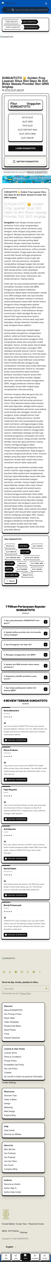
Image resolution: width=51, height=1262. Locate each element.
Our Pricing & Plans (12, 1014)
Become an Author (12, 1184)
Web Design (9, 1111)
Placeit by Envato (36, 1223)
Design (7, 1103)
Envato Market (8, 1223)
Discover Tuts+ (10, 1095)
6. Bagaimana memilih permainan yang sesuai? (20, 677)
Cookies (7, 1072)
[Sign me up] (46, 989)
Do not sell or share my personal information (23, 1076)
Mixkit (4, 1230)
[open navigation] (46, 3)
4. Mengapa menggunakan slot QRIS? (20, 655)
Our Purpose (9, 1157)
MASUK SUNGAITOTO (37, 172)
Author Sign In (10, 1188)
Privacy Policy (25, 993)
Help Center (9, 1130)
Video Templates (11, 1021)
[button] (25, 52)
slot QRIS (34, 286)
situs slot (26, 394)
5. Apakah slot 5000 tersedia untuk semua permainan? (21, 665)
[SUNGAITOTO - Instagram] (4, 972)
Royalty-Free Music (12, 1025)
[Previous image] (5, 52)
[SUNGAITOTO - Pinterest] (34, 972)
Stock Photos (10, 1029)
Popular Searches (12, 1037)
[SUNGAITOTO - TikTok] (10, 972)
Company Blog (10, 1169)
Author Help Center (12, 1192)
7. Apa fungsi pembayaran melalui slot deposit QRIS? (20, 689)
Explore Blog (9, 1115)
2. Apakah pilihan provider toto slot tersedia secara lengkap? (22, 633)
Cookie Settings (9, 1082)
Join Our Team (10, 1161)
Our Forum (8, 1165)
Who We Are (9, 1149)
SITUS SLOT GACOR (14, 90)
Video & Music (10, 1099)
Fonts (6, 1033)
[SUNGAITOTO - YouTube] (22, 972)
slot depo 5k (27, 313)
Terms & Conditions (12, 1056)
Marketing (8, 1107)
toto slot (21, 362)
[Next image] (46, 52)
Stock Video (9, 1018)
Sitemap (23, 1232)
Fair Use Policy (10, 1068)
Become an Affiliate (12, 1134)
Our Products (10, 1153)
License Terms (10, 1052)
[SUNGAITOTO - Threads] (28, 972)
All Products (13, 1230)
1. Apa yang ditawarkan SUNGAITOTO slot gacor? (21, 621)
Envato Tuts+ (21, 1223)
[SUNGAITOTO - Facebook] (16, 972)
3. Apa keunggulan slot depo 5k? (18, 645)
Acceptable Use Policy (14, 1064)
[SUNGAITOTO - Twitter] (40, 972)
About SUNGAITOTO (13, 1010)
